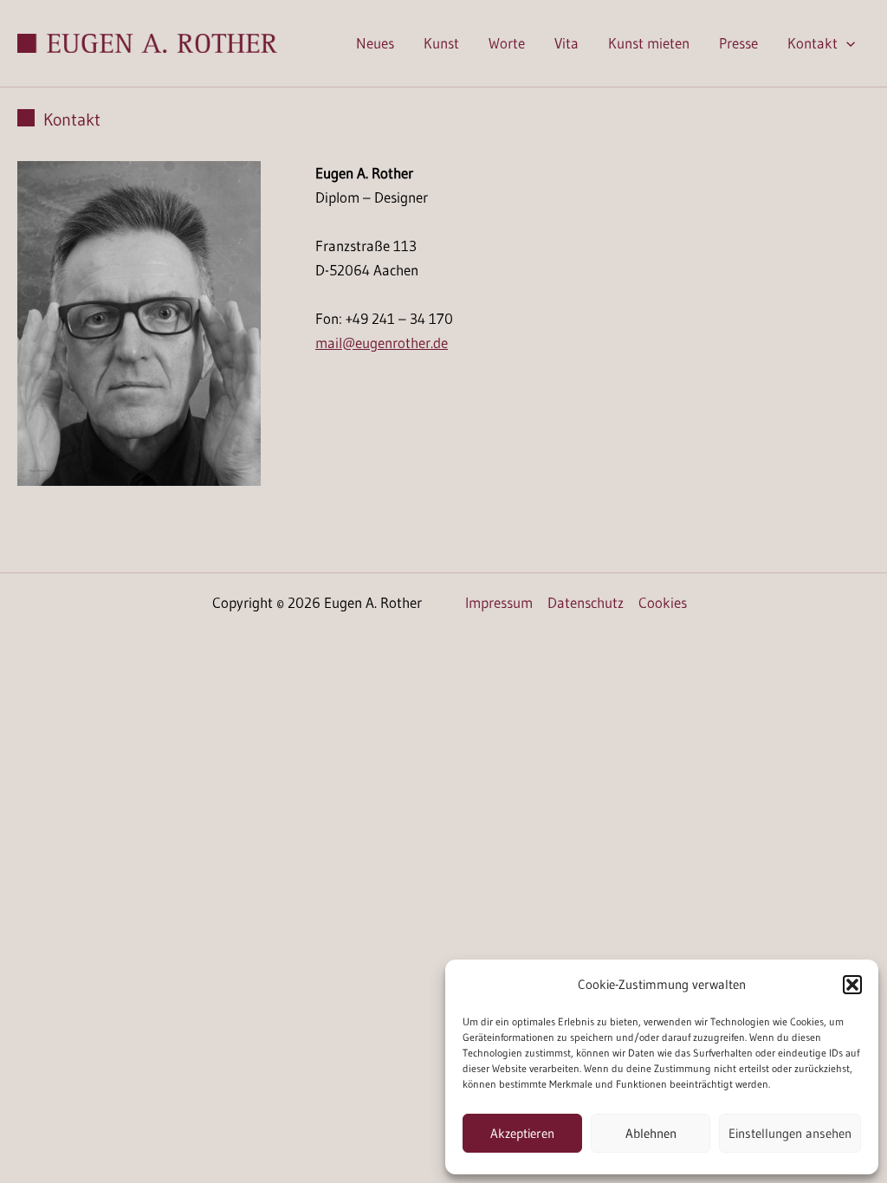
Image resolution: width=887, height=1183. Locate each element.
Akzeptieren (522, 1133)
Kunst (441, 43)
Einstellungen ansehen (789, 1133)
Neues (375, 43)
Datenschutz (585, 602)
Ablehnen (651, 1133)
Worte (507, 43)
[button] (852, 984)
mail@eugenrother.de (381, 342)
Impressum (499, 602)
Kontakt (812, 43)
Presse (738, 43)
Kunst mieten (649, 43)
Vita (566, 43)
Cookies (662, 602)
